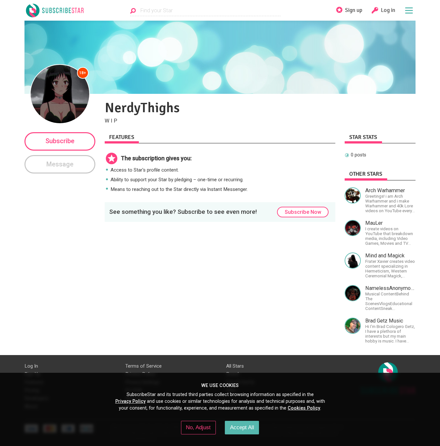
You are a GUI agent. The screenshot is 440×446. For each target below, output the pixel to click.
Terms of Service (143, 366)
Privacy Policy (130, 401)
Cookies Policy (304, 408)
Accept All (242, 427)
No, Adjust (198, 427)
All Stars (235, 366)
